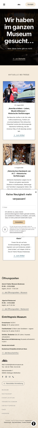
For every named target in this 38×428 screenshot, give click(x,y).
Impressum (28, 420)
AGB (22, 230)
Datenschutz (7, 422)
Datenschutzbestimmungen (16, 232)
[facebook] (2, 377)
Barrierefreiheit (16, 422)
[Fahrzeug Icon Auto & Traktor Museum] (19, 4)
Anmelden (19, 222)
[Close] (36, 192)
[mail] (9, 377)
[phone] (13, 377)
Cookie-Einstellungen (28, 422)
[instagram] (6, 377)
